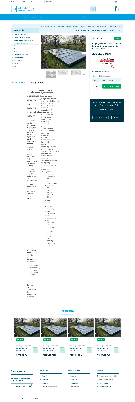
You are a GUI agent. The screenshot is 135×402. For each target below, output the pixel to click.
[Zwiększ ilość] (99, 86)
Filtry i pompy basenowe (22, 37)
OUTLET (16, 66)
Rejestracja (74, 379)
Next (84, 74)
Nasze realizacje (65, 17)
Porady (37, 17)
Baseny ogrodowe (20, 34)
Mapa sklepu (79, 17)
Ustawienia (74, 383)
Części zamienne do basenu (23, 52)
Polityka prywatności (49, 387)
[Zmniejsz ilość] (93, 86)
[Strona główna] (22, 9)
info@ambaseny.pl (100, 117)
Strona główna (18, 17)
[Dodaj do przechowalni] (93, 38)
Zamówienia (74, 387)
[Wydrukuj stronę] (101, 38)
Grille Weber (18, 60)
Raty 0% (29, 17)
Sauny (16, 63)
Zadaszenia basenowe (21, 49)
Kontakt (45, 383)
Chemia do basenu (20, 46)
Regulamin (46, 379)
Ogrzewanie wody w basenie (23, 40)
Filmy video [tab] (37, 82)
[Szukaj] (92, 9)
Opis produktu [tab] (20, 82)
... (86, 17)
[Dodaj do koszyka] (35, 350)
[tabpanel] (49, 194)
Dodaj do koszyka (113, 86)
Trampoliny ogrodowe (21, 54)
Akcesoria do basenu (21, 43)
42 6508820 (48, 2)
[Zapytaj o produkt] (97, 38)
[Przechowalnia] (110, 9)
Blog (44, 17)
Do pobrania (53, 17)
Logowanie (74, 376)
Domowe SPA (18, 57)
